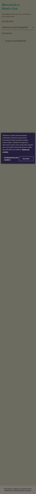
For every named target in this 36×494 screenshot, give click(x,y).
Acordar (26, 158)
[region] (18, 148)
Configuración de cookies (11, 159)
